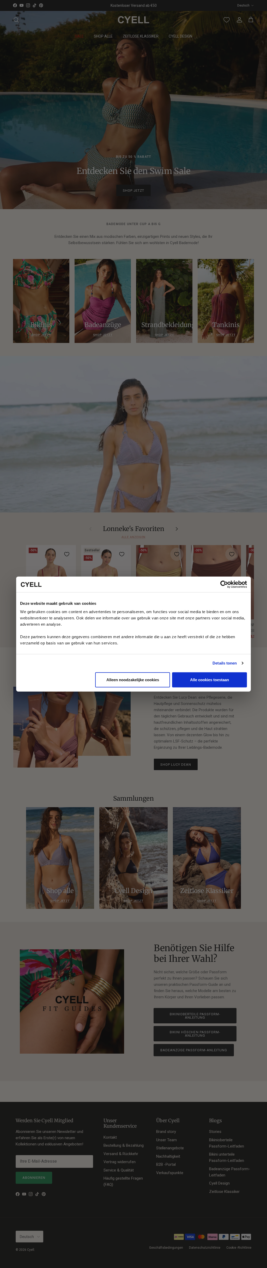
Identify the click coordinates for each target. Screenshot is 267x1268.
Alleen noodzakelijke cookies (132, 679)
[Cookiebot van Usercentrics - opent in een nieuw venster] (224, 584)
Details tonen (225, 663)
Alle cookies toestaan (209, 679)
